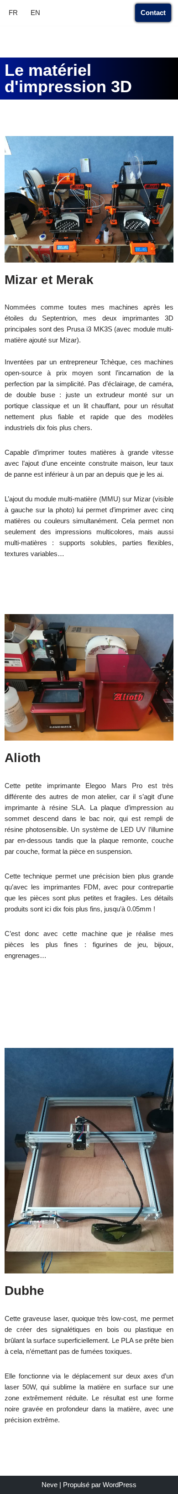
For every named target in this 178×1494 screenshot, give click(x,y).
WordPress (119, 1485)
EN (35, 12)
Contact (153, 12)
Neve (50, 1485)
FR (13, 12)
